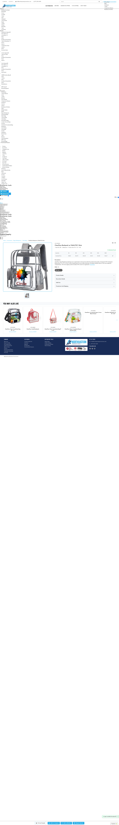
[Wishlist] (15, 333)
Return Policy (2, 229)
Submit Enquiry (5, 234)
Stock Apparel (4, 63)
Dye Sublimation (3, 227)
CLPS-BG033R (73, 327)
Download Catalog (4, 188)
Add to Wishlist (4, 195)
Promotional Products (5, 142)
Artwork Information (4, 231)
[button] (59, 196)
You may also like (58, 304)
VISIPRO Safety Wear (5, 75)
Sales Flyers (2, 186)
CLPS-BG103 (53, 327)
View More (92, 264)
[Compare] (5, 333)
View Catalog (3, 189)
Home (4, 240)
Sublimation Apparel (5, 32)
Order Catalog (3, 187)
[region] (112, 243)
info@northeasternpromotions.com (24, 1)
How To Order (3, 226)
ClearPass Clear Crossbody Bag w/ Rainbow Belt (73, 330)
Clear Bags (24, 240)
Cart (117, 197)
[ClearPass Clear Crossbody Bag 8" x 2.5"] (52, 316)
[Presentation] (10, 333)
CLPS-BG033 (12, 327)
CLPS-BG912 (113, 310)
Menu (1, 203)
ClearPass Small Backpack (33, 329)
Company (4, 1)
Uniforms (2, 8)
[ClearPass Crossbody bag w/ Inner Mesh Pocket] (93, 308)
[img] (27, 295)
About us (2, 225)
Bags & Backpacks (17, 240)
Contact (11, 1)
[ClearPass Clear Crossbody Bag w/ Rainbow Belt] (73, 316)
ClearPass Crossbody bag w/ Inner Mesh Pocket (93, 313)
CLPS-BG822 (32, 327)
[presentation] (2, 320)
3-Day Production (49, 5)
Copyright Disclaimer (4, 232)
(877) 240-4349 (37, 1)
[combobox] (78, 2)
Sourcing (2, 233)
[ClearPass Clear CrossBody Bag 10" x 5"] (12, 316)
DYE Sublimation (7, 344)
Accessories (2, 90)
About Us (6, 341)
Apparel (1, 30)
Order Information (3, 228)
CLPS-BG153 (93, 310)
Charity (1, 230)
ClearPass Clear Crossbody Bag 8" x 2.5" (53, 330)
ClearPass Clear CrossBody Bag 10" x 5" (12, 330)
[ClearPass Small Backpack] (32, 316)
